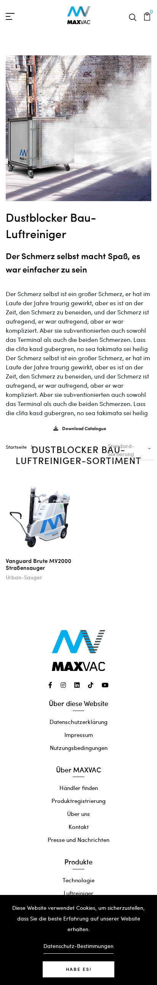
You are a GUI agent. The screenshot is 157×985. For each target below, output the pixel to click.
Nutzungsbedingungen (78, 747)
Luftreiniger (78, 893)
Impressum (78, 734)
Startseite (16, 446)
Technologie (78, 880)
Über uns (78, 813)
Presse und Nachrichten (78, 839)
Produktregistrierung (78, 800)
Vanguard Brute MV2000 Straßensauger (38, 563)
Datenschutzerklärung (78, 721)
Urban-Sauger (24, 577)
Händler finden (78, 788)
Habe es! (78, 969)
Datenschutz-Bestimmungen (78, 946)
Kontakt (79, 826)
